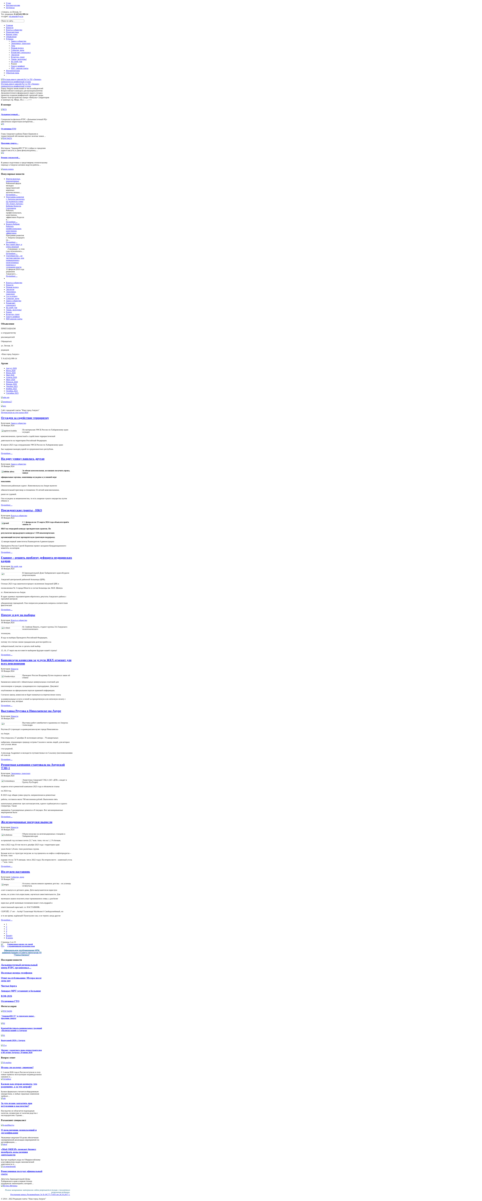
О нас (8, 3)
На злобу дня (16, 566)
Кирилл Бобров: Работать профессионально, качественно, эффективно (14, 228)
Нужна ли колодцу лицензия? (17, 1067)
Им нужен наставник (15, 871)
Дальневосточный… (10, 114)
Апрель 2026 (11, 377)
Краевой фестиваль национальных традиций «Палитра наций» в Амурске (21, 1029)
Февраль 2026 (12, 382)
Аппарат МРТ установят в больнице (21, 991)
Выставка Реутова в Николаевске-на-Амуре (31, 711)
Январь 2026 (11, 384)
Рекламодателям (13, 5)
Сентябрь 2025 (12, 393)
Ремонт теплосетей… (10, 158)
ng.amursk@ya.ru (16, 16)
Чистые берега (9, 986)
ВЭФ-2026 (6, 996)
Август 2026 (11, 368)
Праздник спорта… (9, 143)
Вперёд (9, 936)
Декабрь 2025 (12, 386)
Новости (14, 669)
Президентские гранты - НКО (21, 510)
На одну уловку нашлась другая (22, 458)
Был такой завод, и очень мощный (14, 245)
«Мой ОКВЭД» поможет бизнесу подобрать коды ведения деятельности (18, 1152)
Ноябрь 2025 (11, 389)
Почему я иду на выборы (18, 615)
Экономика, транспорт (20, 773)
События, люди (17, 877)
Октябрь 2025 (12, 391)
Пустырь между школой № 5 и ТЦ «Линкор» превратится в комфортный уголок (20, 85)
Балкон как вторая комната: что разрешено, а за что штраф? (19, 1085)
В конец (9, 938)
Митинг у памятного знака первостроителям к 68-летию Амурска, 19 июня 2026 (21, 1051)
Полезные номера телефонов (16, 972)
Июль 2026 (10, 370)
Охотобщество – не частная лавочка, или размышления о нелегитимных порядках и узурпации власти (15, 261)
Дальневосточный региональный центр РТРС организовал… (19, 966)
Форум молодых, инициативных (13, 180)
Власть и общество (19, 516)
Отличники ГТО (8, 129)
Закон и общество (18, 423)
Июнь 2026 (11, 373)
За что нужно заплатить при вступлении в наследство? (16, 1104)
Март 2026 (10, 380)
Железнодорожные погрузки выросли (26, 822)
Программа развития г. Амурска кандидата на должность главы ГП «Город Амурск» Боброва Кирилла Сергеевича (15, 202)
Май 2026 (10, 375)
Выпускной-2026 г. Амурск (13, 1040)
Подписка (10, 8)
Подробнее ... (11, 195)
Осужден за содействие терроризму (25, 417)
